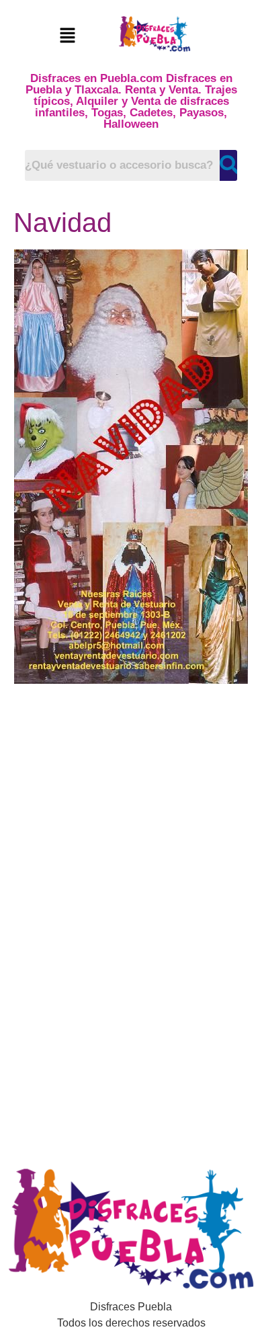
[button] (67, 36)
